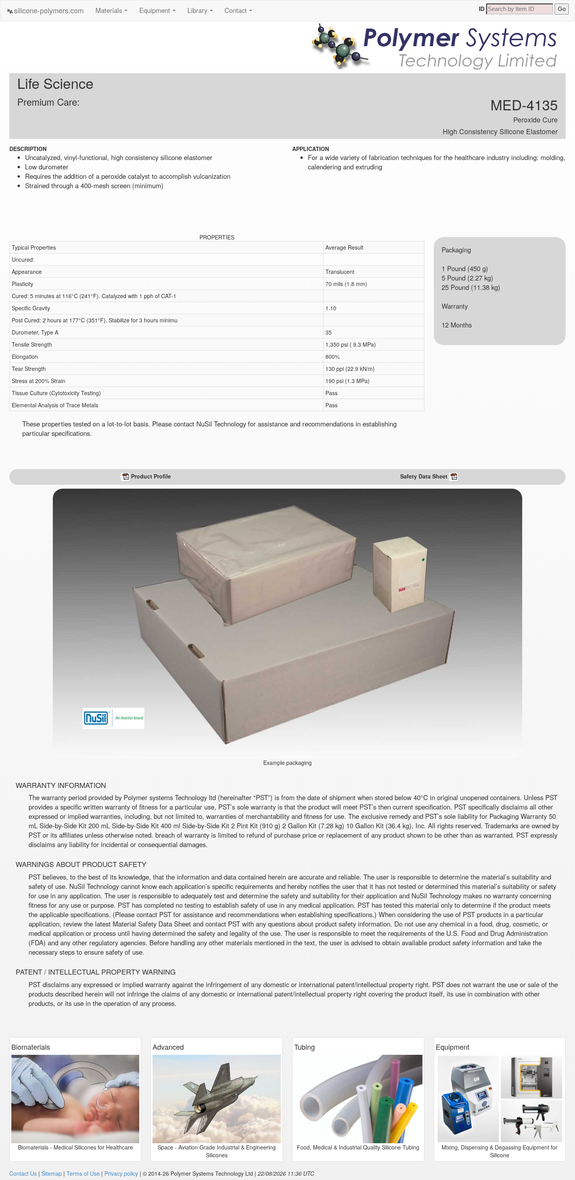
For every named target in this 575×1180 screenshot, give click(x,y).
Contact (241, 12)
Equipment (159, 12)
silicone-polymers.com (49, 10)
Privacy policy (121, 1173)
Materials (113, 12)
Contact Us (23, 1173)
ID (482, 8)
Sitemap (51, 1173)
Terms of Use (83, 1173)
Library (202, 12)
